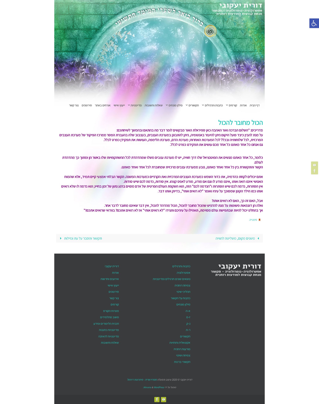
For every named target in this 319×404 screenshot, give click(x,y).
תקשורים (185, 336)
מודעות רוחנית (182, 349)
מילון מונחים (183, 304)
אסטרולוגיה (183, 273)
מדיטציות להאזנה (108, 336)
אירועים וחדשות (110, 279)
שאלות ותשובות (110, 343)
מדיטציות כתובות (109, 330)
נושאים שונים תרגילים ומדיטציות (171, 279)
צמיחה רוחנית (182, 285)
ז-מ (188, 317)
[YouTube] (315, 165)
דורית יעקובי (112, 266)
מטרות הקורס (111, 311)
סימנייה (253, 220)
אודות (115, 273)
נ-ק (188, 324)
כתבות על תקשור (180, 298)
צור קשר (114, 298)
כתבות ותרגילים (181, 266)
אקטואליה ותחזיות (179, 343)
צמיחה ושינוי (183, 355)
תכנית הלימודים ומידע (106, 324)
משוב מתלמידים (109, 317)
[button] (314, 23)
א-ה (188, 311)
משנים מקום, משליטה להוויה (236, 238)
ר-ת (188, 330)
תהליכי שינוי (183, 292)
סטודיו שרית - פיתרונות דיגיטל (142, 379)
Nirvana (147, 387)
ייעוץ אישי (113, 285)
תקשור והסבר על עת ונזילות (82, 238)
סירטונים (114, 292)
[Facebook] (315, 170)
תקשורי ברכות (182, 362)
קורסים (115, 304)
